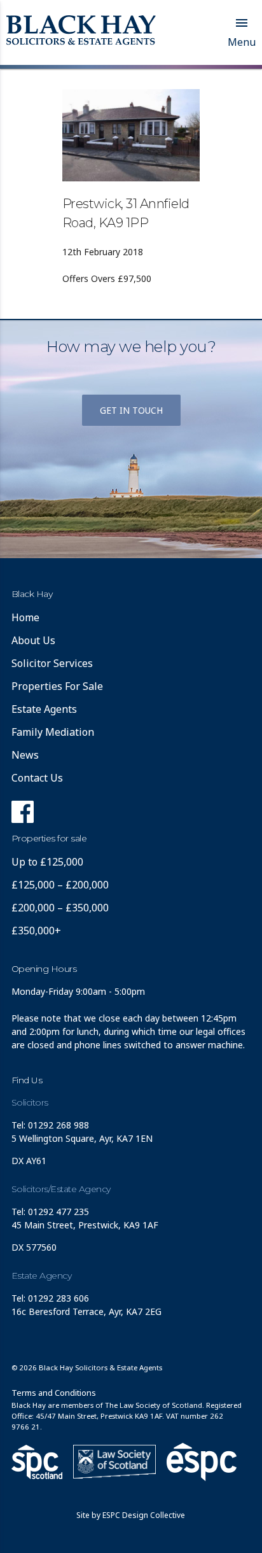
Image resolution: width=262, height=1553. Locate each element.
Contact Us (37, 778)
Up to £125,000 (47, 862)
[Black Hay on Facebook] (22, 815)
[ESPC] (36, 1462)
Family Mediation (52, 732)
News (25, 755)
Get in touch (131, 410)
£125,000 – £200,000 (60, 885)
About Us (33, 640)
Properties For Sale (57, 686)
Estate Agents (44, 709)
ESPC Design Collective (143, 1515)
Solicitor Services (52, 663)
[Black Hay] (81, 31)
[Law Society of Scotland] (114, 1462)
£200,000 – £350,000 (60, 908)
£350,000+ (36, 931)
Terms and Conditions (53, 1392)
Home (25, 617)
